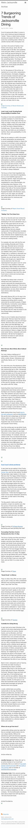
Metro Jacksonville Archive (9, 4)
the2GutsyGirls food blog (8, 769)
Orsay (14, 571)
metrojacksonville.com (7, 819)
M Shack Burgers (18, 526)
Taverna (15, 620)
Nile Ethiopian (22, 414)
